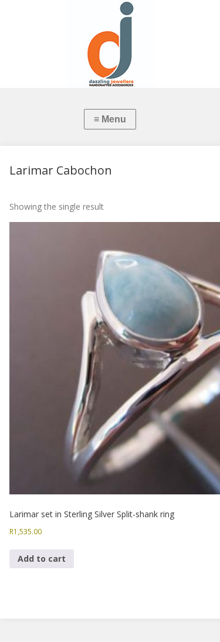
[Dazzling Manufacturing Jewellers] (110, 44)
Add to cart (42, 558)
